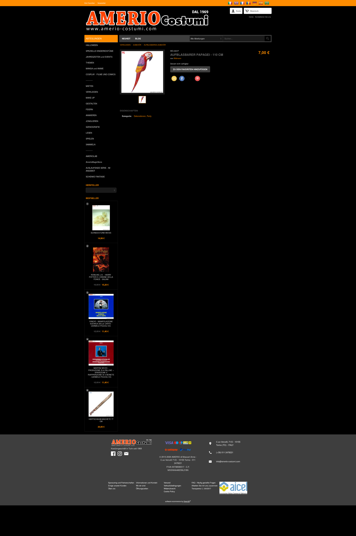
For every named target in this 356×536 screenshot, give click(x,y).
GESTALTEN (91, 103)
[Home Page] (154, 20)
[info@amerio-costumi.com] (226, 461)
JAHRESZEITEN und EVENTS (99, 56)
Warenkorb (254, 11)
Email (173, 78)
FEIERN (89, 109)
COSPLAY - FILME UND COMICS (100, 74)
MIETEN (89, 86)
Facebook (182, 78)
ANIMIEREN (91, 115)
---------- (89, 80)
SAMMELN (90, 144)
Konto (238, 11)
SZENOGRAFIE (93, 127)
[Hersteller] (101, 190)
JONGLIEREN (92, 121)
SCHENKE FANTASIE (95, 176)
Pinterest (197, 78)
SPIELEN (90, 138)
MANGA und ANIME (94, 68)
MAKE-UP (90, 97)
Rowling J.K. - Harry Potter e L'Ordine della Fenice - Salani (101, 277)
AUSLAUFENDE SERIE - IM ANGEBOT (98, 169)
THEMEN (90, 62)
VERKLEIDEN (92, 91)
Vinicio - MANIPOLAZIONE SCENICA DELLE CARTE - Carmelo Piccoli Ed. (101, 323)
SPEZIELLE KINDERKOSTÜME (99, 51)
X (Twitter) (190, 79)
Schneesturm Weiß (101, 232)
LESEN (89, 132)
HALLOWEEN (92, 45)
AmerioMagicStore (94, 162)
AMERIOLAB (91, 156)
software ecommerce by (178, 501)
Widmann (177, 58)
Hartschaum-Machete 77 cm (101, 420)
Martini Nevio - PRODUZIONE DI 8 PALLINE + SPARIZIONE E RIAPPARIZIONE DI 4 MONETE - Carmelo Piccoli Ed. (101, 372)
